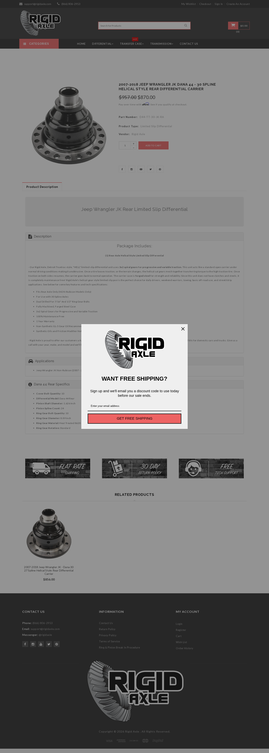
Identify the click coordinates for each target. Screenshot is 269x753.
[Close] (183, 329)
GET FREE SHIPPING (134, 418)
